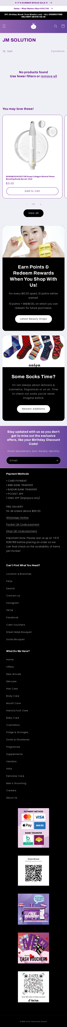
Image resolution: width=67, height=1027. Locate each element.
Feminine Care (15, 776)
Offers (10, 666)
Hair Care (12, 688)
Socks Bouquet (15, 639)
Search (10, 588)
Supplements (14, 754)
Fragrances (13, 746)
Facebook (12, 617)
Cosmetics (13, 725)
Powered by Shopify (39, 1022)
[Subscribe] (57, 460)
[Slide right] (40, 204)
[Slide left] (26, 204)
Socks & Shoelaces (18, 739)
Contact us (13, 595)
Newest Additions (33, 409)
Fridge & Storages (17, 732)
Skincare (11, 681)
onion (28, 1022)
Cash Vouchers (15, 624)
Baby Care (12, 717)
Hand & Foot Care (17, 710)
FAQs (9, 581)
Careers (11, 790)
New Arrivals (13, 674)
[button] (4, 26)
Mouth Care (13, 703)
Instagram (12, 602)
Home (10, 659)
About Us (11, 797)
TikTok (9, 610)
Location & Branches (18, 573)
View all (33, 213)
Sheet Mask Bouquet (19, 632)
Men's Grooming (16, 783)
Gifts (9, 768)
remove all (49, 76)
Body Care (12, 696)
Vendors (11, 761)
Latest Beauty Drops (33, 319)
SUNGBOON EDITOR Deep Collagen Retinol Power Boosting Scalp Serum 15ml (30, 177)
